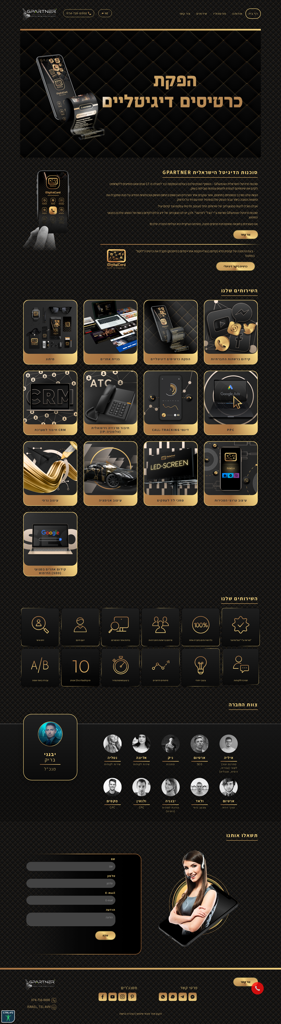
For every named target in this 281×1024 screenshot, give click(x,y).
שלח (105, 935)
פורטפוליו (219, 13)
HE (106, 13)
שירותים (201, 13)
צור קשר (184, 13)
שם (113, 859)
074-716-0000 (77, 13)
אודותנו (237, 13)
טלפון (111, 876)
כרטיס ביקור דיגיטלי (235, 266)
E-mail (110, 893)
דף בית (253, 13)
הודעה (110, 910)
